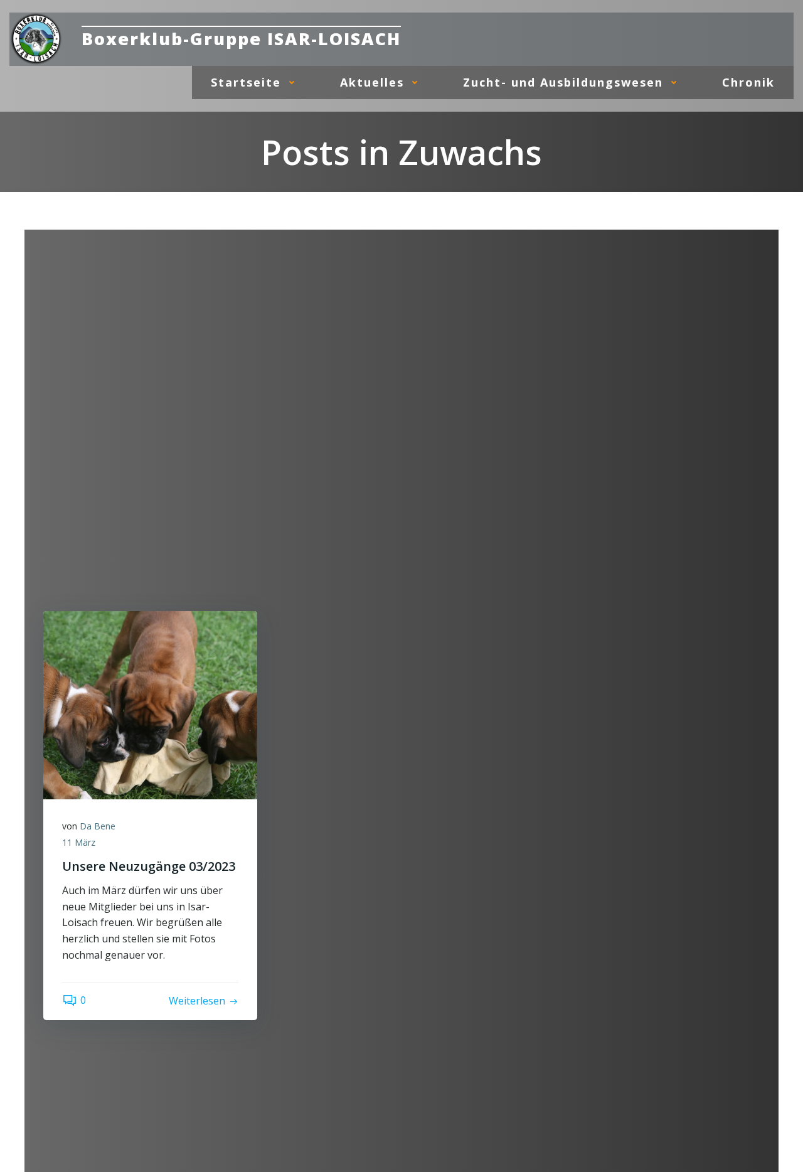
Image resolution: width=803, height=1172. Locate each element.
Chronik (748, 82)
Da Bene (97, 826)
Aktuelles (372, 82)
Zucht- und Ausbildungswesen (563, 82)
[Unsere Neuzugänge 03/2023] (150, 704)
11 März (78, 842)
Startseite (246, 82)
